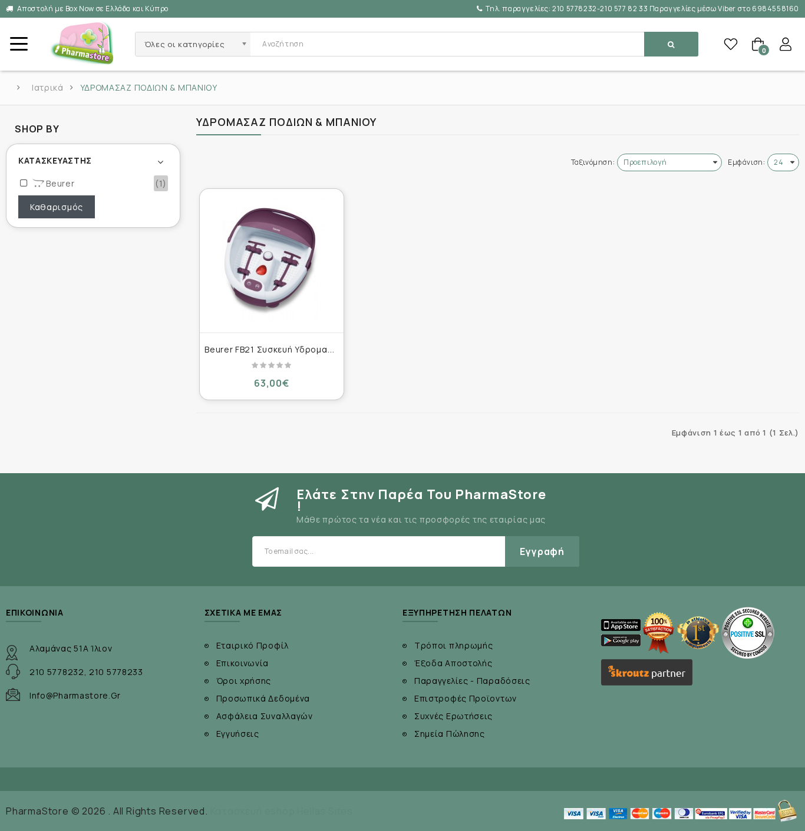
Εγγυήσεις (237, 733)
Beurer (59, 183)
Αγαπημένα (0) (731, 44)
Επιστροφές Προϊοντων (465, 698)
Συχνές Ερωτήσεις (453, 716)
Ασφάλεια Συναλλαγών (264, 716)
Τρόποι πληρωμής (453, 645)
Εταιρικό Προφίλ (252, 645)
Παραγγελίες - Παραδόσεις (472, 680)
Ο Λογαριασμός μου (785, 44)
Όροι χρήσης (244, 680)
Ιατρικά (48, 87)
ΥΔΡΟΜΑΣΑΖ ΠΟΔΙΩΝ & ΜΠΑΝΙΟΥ (148, 87)
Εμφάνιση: (746, 162)
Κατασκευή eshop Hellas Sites (281, 811)
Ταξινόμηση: (593, 162)
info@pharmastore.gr (74, 695)
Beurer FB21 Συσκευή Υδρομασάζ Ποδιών (291, 349)
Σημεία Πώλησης (449, 733)
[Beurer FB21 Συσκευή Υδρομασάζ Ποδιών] (271, 260)
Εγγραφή (542, 551)
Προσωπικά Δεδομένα (263, 698)
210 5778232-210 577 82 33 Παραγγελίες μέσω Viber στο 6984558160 (642, 9)
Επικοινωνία (242, 663)
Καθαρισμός (56, 206)
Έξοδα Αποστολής (453, 663)
